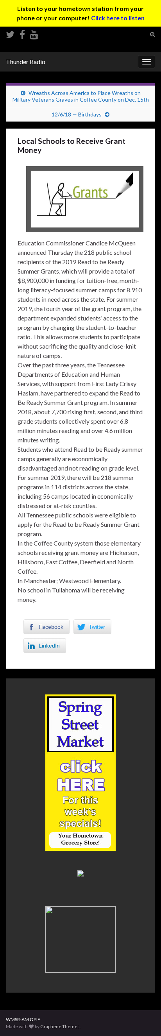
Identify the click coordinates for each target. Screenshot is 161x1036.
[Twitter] (10, 33)
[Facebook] (22, 33)
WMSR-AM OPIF (23, 1019)
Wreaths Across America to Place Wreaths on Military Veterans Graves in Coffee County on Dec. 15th (81, 96)
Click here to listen (118, 17)
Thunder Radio (25, 61)
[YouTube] (34, 33)
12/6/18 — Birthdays (77, 114)
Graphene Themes (60, 1026)
